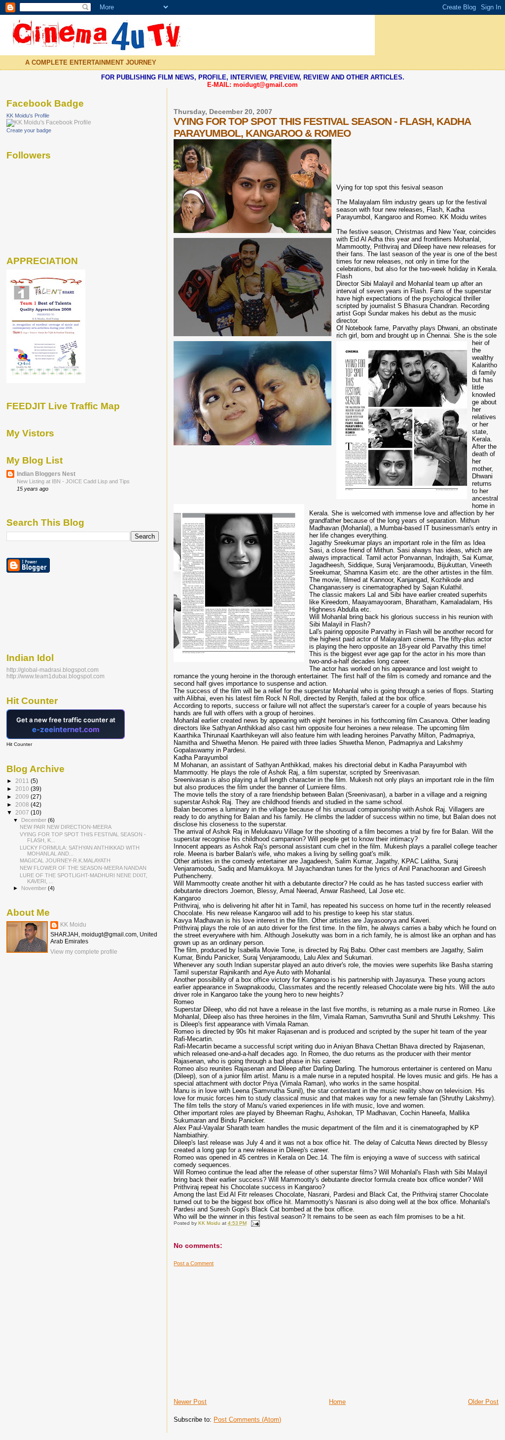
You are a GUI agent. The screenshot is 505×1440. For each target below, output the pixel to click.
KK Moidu (73, 924)
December (34, 820)
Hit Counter (19, 744)
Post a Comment (194, 1263)
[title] (48, 122)
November (34, 888)
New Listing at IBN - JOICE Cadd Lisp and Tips (73, 481)
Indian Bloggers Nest (46, 473)
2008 (23, 804)
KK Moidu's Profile (27, 115)
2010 (23, 788)
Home (337, 1401)
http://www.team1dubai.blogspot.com (55, 676)
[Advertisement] (248, 1328)
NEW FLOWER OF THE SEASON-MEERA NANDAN (83, 868)
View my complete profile (83, 951)
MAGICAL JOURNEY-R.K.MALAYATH (65, 860)
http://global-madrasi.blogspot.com (52, 669)
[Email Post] (254, 1223)
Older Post (483, 1401)
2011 (23, 781)
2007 (23, 812)
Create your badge (28, 130)
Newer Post (190, 1401)
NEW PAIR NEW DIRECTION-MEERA (65, 827)
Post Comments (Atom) (247, 1419)
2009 (23, 796)
